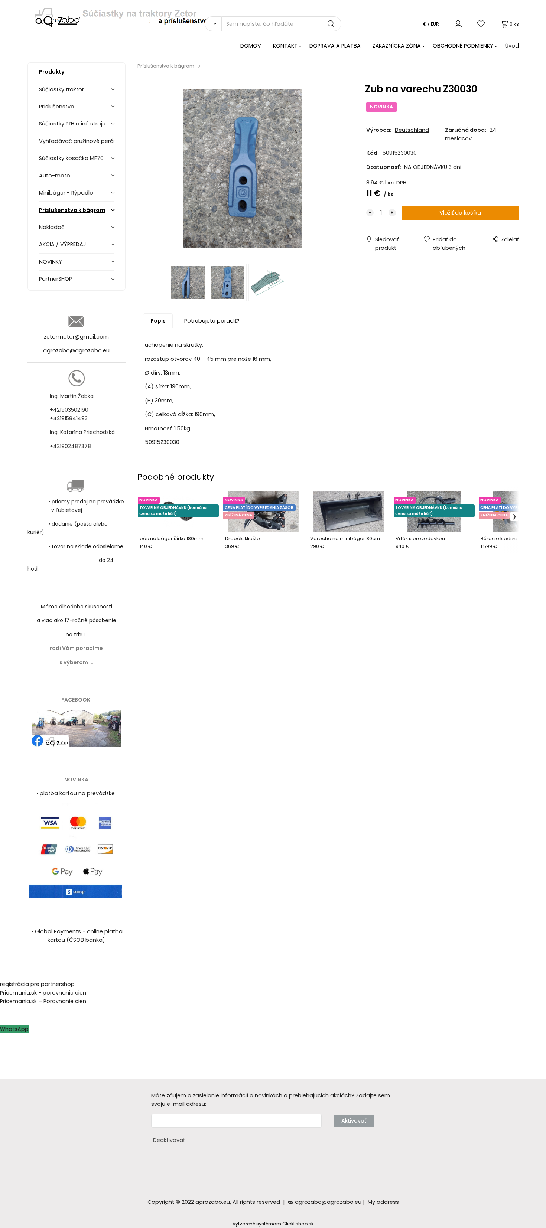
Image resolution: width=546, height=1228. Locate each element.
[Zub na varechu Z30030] (242, 169)
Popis (158, 320)
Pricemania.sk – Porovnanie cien (43, 1001)
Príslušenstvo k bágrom (72, 210)
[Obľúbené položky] (481, 23)
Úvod (512, 45)
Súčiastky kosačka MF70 (71, 158)
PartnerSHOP (55, 278)
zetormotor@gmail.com (76, 336)
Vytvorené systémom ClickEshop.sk (273, 1224)
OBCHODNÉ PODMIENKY (463, 45)
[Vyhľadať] (213, 23)
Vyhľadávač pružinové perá (76, 141)
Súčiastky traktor (61, 89)
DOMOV (250, 45)
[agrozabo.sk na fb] (76, 727)
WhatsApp (14, 1029)
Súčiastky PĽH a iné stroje (72, 123)
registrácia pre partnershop (37, 984)
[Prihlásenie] (458, 23)
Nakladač (52, 227)
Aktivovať (353, 1120)
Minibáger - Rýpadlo (66, 192)
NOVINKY (50, 261)
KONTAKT (285, 45)
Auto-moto (54, 175)
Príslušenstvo (56, 106)
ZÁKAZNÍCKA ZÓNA (397, 45)
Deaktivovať (169, 1140)
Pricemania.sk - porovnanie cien (43, 992)
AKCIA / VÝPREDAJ (62, 244)
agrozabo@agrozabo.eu (76, 350)
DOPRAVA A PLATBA (335, 45)
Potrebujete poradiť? (212, 320)
